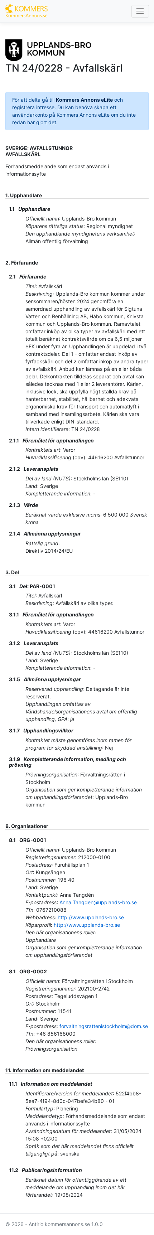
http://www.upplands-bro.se (91, 917)
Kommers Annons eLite (84, 100)
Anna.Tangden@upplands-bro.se (98, 902)
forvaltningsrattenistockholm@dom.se (103, 1026)
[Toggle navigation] (140, 11)
